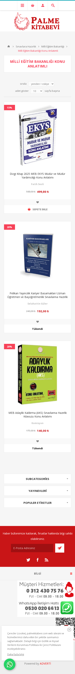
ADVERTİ (45, 663)
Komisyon (37, 423)
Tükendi (37, 329)
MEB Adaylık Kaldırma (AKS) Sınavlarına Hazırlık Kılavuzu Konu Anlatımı (37, 414)
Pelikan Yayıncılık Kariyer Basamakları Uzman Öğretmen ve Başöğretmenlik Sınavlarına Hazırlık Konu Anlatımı (37, 296)
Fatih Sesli (37, 184)
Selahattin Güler (38, 303)
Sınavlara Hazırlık (26, 46)
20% (9, 227)
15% (9, 107)
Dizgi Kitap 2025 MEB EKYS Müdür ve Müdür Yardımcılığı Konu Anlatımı (37, 175)
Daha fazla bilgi (15, 654)
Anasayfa (9, 46)
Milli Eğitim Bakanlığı (52, 46)
